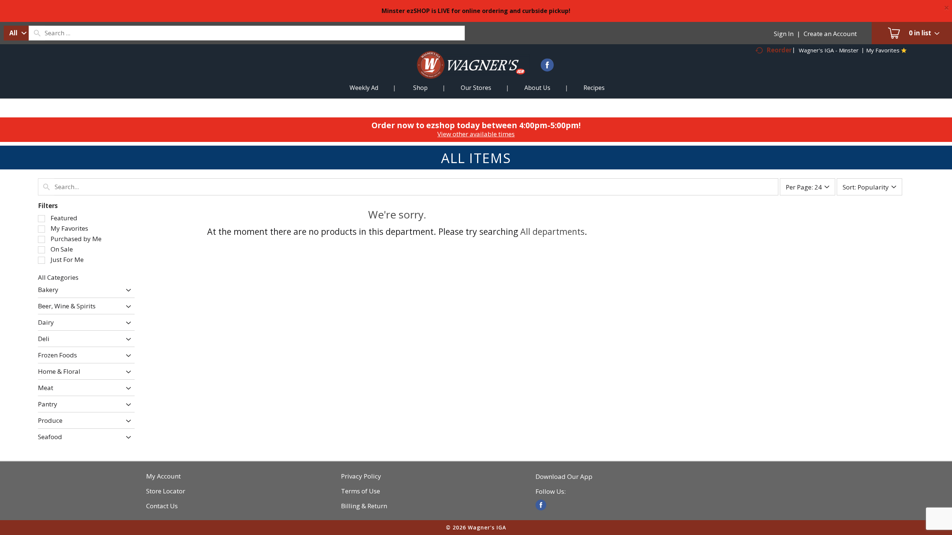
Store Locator (165, 491)
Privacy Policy (361, 476)
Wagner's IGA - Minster (829, 50)
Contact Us (162, 506)
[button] (127, 290)
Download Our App (564, 476)
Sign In (784, 33)
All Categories (58, 277)
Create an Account (830, 33)
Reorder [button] (779, 50)
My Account (163, 476)
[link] (541, 505)
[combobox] (16, 33)
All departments (552, 231)
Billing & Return (364, 506)
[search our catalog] (37, 33)
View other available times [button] (476, 134)
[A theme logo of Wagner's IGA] (465, 73)
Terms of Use (360, 491)
